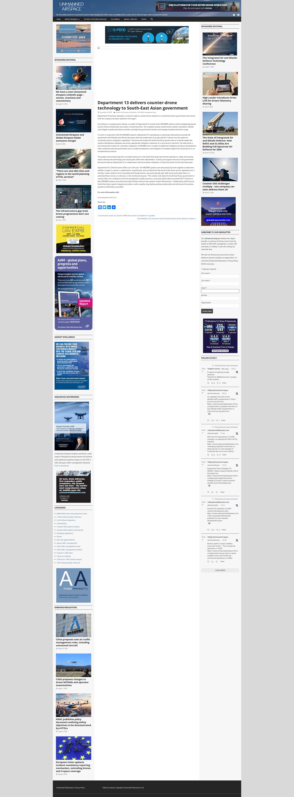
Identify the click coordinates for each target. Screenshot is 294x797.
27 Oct (223, 433)
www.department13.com (107, 197)
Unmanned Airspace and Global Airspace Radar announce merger (70, 137)
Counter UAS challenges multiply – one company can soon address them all (218, 186)
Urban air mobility (64, 556)
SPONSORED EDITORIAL (65, 60)
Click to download (62, 466)
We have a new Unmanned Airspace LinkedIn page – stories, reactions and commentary (71, 96)
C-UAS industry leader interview (69, 517)
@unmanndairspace (214, 393)
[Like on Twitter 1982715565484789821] (217, 492)
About (59, 19)
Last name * (205, 281)
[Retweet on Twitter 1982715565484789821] (213, 492)
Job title (204, 295)
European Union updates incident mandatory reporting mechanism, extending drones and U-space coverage (73, 767)
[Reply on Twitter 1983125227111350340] (209, 420)
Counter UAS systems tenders (68, 527)
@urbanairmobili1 (213, 433)
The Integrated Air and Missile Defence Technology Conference (220, 60)
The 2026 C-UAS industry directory (95, 19)
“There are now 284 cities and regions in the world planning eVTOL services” (72, 173)
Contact (143, 19)
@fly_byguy (225, 369)
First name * (205, 273)
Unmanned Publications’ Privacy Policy (70, 788)
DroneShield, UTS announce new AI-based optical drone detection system (166, 218)
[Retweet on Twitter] (213, 365)
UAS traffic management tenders (69, 550)
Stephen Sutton (214, 369)
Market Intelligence (71, 19)
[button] (152, 19)
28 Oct (233, 369)
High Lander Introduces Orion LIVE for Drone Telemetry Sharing (219, 100)
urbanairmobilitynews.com (218, 430)
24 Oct (224, 540)
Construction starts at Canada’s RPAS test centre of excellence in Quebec (127, 215)
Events (59, 536)
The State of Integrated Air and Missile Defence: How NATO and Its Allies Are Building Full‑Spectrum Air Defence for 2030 (218, 143)
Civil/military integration (66, 520)
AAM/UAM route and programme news (72, 514)
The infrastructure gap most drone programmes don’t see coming (72, 213)
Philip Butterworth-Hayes (218, 390)
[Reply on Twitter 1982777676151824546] (209, 455)
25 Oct (223, 505)
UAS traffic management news (147, 112)
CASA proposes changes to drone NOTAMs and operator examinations (72, 682)
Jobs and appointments (66, 540)
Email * (204, 288)
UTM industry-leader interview (68, 563)
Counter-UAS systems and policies (126, 112)
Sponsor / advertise (130, 19)
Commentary (61, 523)
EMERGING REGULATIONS (66, 607)
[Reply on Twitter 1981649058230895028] (209, 562)
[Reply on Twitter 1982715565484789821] (209, 492)
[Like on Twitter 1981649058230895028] (217, 562)
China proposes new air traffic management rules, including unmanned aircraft (73, 642)
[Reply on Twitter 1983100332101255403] (209, 383)
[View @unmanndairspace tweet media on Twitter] (209, 413)
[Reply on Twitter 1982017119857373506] (209, 530)
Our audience (115, 19)
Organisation (206, 303)
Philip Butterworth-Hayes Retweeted (226, 365)
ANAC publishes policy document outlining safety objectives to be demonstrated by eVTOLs (73, 724)
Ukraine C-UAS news (65, 553)
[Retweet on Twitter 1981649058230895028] (213, 562)
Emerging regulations (65, 533)
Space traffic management (67, 543)
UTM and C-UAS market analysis (69, 559)
